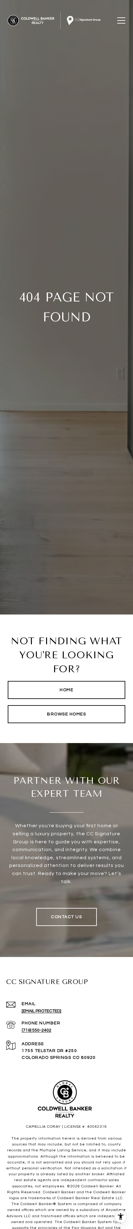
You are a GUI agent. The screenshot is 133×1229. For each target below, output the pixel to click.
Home (66, 690)
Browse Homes (66, 714)
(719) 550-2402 (36, 1030)
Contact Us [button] (66, 917)
